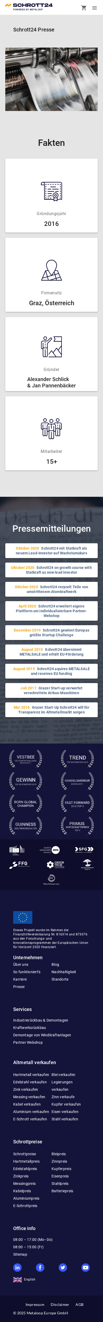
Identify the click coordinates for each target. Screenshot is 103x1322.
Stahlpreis (60, 1183)
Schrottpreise (24, 1154)
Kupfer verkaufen (66, 1104)
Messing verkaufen (29, 1097)
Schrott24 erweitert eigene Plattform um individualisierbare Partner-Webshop (51, 611)
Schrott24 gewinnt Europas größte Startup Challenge (51, 632)
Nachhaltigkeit (64, 972)
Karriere (20, 979)
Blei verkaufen (64, 1075)
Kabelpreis (22, 1191)
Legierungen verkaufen (62, 1086)
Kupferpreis (61, 1169)
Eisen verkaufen (65, 1112)
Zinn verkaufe (63, 1097)
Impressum (35, 1304)
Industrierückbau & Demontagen (40, 1020)
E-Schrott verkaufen (30, 1119)
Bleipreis (59, 1154)
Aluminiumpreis (26, 1198)
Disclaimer (60, 1304)
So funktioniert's (26, 972)
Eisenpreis (60, 1176)
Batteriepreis (62, 1191)
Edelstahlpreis (25, 1169)
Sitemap (20, 1254)
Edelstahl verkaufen (30, 1082)
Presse (19, 987)
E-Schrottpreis (25, 1206)
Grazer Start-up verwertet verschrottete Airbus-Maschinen (51, 690)
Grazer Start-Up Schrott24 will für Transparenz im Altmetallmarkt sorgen (51, 709)
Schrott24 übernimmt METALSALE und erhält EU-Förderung (52, 651)
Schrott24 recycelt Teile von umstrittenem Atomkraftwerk (51, 589)
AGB (79, 1304)
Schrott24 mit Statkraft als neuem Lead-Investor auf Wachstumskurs (51, 550)
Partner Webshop (28, 1042)
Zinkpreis (21, 1176)
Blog (55, 964)
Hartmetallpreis (26, 1161)
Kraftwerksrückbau (29, 1028)
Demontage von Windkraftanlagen (42, 1035)
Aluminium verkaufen (31, 1112)
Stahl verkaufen (65, 1119)
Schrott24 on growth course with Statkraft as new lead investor (51, 569)
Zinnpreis (59, 1161)
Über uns (20, 964)
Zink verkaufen (25, 1089)
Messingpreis (24, 1183)
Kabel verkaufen (27, 1104)
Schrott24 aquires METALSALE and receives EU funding (51, 671)
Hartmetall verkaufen (31, 1075)
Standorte (60, 979)
